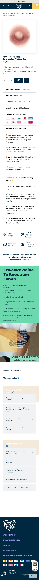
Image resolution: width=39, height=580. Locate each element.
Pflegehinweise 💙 (11, 378)
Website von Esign (25, 575)
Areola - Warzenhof (17, 13)
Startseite (6, 13)
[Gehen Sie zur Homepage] (19, 6)
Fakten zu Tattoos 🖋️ (12, 370)
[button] (35, 36)
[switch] (35, 570)
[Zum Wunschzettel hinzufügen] (26, 80)
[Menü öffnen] (4, 6)
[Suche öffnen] (29, 6)
